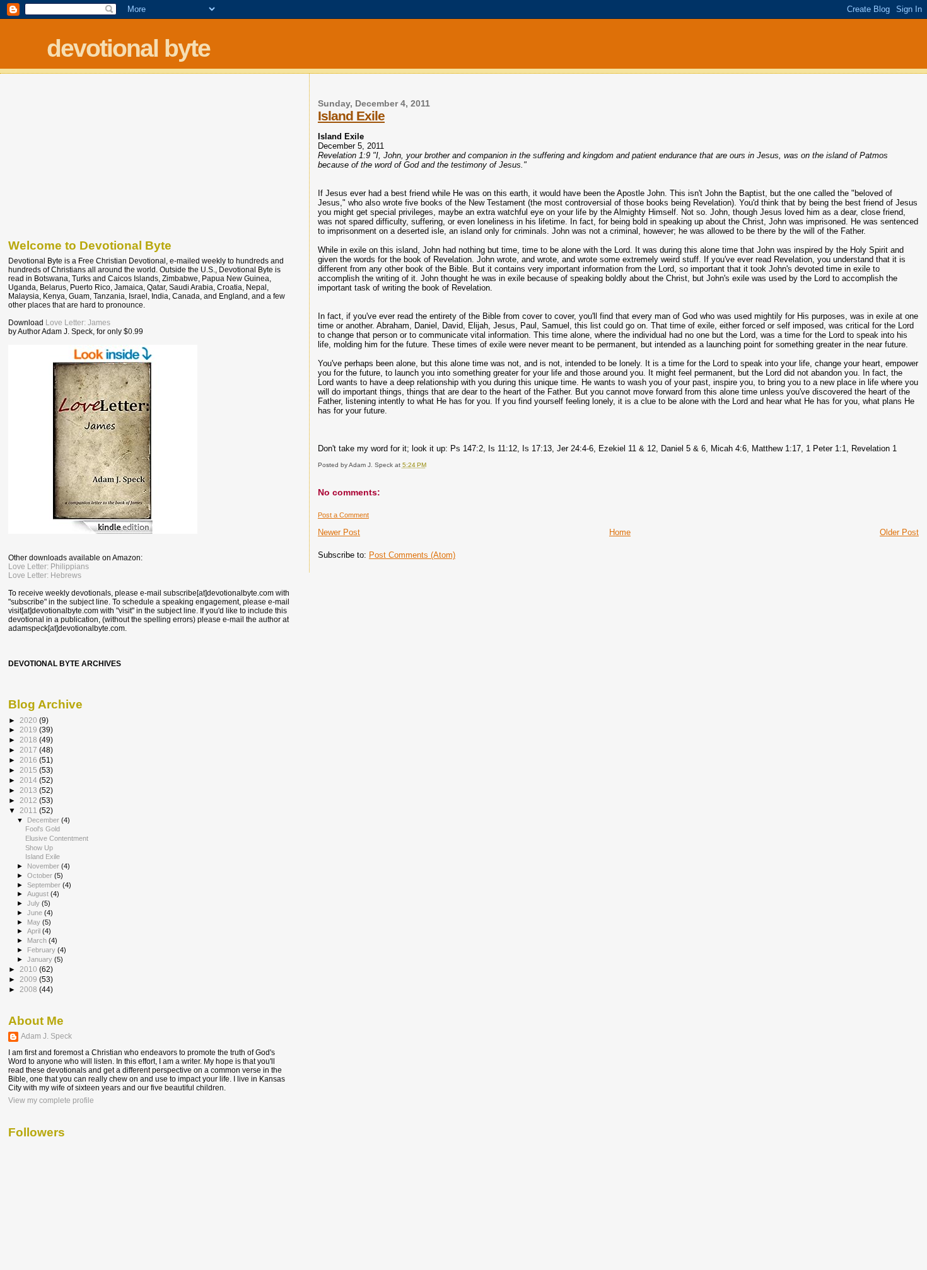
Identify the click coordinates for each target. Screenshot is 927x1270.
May (34, 922)
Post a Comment (343, 515)
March (38, 940)
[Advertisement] (71, 153)
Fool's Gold (42, 829)
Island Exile (351, 115)
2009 (29, 979)
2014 (29, 780)
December (44, 820)
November (44, 866)
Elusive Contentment (56, 838)
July (34, 903)
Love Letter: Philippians (48, 566)
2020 (29, 720)
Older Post (899, 532)
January (40, 959)
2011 (29, 810)
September (44, 885)
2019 (29, 729)
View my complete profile (51, 1100)
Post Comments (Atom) (412, 555)
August (38, 894)
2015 (29, 770)
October (40, 875)
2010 (29, 969)
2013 (29, 790)
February (42, 950)
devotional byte (128, 48)
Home (620, 532)
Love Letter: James (77, 322)
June (35, 912)
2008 (29, 989)
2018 (29, 740)
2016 (29, 760)
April (34, 931)
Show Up (39, 847)
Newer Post (339, 532)
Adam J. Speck (46, 1036)
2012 (29, 800)
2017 (29, 750)
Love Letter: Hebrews (44, 575)
